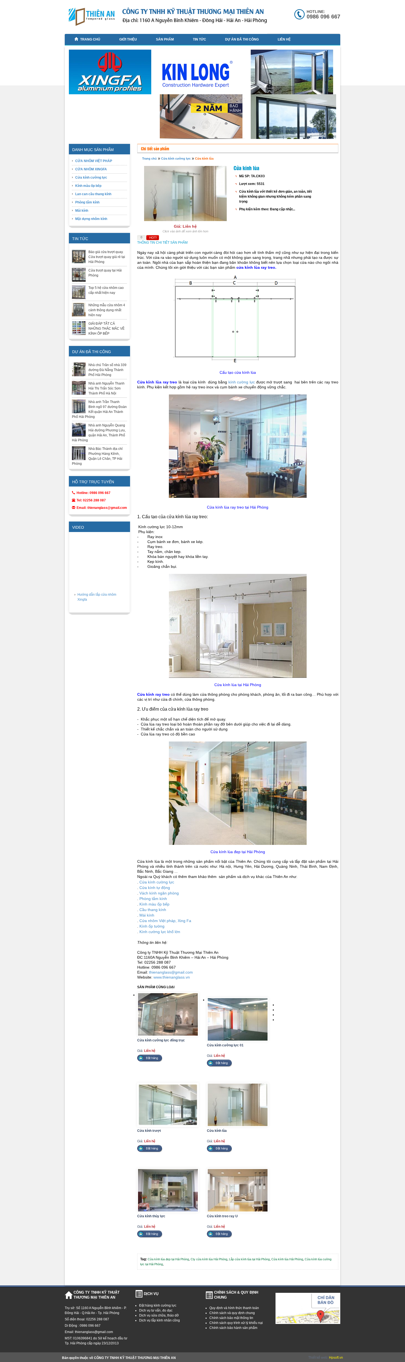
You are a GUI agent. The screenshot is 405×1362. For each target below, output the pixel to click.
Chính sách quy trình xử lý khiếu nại (236, 1323)
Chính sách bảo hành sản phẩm (233, 1328)
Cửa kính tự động (154, 887)
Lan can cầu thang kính (93, 194)
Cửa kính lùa (204, 158)
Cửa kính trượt (149, 1131)
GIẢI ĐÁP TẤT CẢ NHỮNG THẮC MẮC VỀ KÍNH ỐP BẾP (106, 328)
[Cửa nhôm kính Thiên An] (294, 75)
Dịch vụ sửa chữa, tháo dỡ (159, 1315)
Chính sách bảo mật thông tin (231, 1318)
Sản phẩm (165, 39)
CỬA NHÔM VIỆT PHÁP (93, 161)
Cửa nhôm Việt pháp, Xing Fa (165, 920)
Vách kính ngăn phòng (159, 893)
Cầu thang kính (152, 909)
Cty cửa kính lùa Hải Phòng (209, 1259)
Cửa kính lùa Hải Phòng (287, 1259)
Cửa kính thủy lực (151, 1216)
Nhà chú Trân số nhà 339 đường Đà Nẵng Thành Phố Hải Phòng (107, 370)
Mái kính (81, 211)
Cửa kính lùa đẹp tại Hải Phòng (168, 1259)
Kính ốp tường (151, 926)
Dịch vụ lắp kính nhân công (159, 1320)
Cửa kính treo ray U (222, 1216)
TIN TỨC (199, 39)
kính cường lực (241, 382)
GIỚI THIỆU (128, 39)
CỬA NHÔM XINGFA (91, 169)
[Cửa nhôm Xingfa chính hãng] (112, 74)
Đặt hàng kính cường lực (157, 1305)
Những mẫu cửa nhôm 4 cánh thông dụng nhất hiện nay (106, 310)
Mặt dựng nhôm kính (91, 219)
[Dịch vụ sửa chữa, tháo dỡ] (203, 76)
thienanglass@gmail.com (171, 972)
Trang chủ (90, 39)
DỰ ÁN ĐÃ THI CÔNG (242, 39)
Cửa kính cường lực (91, 177)
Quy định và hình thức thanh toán (234, 1308)
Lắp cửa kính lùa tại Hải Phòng (249, 1259)
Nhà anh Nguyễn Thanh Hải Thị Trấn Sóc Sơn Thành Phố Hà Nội (106, 388)
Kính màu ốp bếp (88, 186)
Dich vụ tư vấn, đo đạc (155, 1310)
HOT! (153, 237)
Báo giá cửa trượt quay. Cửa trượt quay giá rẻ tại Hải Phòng (106, 257)
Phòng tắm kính (87, 202)
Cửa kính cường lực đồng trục (161, 1040)
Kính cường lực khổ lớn (159, 932)
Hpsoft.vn (336, 1358)
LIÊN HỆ (284, 39)
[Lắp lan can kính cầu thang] (294, 138)
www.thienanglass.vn (171, 977)
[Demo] (203, 118)
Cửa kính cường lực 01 (225, 1045)
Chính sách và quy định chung (232, 1313)
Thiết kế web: (318, 1358)
